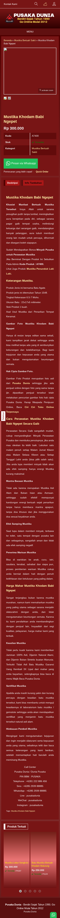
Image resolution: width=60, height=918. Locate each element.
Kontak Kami (10, 4)
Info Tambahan (33, 182)
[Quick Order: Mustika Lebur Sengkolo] (27, 857)
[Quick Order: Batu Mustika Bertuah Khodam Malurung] (54, 857)
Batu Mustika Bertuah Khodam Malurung (42, 864)
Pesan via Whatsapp (23, 163)
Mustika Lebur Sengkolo (16, 862)
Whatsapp (22, 884)
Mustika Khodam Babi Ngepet (23, 811)
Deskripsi (12, 182)
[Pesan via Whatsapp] (45, 4)
